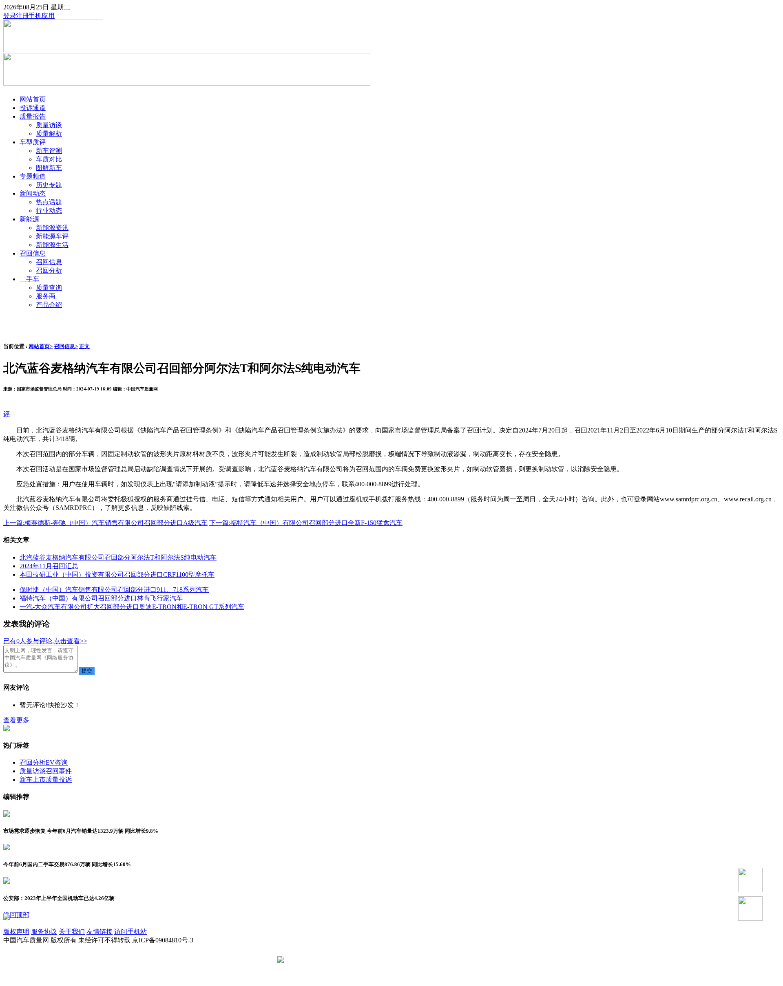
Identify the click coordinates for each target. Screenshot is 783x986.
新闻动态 (33, 193)
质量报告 (33, 116)
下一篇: (306, 522)
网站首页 (33, 99)
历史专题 (49, 184)
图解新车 (49, 167)
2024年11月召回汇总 (49, 565)
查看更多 (16, 720)
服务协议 (44, 931)
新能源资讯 (52, 227)
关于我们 (72, 931)
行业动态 (49, 210)
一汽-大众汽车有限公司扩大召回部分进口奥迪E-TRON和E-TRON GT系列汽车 (132, 606)
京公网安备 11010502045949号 (329, 960)
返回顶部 (16, 914)
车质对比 (49, 159)
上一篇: (105, 522)
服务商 (45, 296)
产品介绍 (49, 304)
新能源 (29, 219)
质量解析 (49, 133)
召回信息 (33, 253)
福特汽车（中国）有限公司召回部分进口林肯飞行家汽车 (101, 598)
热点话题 (49, 202)
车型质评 (33, 142)
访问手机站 (130, 931)
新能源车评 (52, 236)
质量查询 (49, 287)
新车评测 (49, 150)
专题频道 (33, 176)
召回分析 (49, 270)
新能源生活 (52, 244)
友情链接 (99, 931)
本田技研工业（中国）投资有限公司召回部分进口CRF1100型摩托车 (117, 574)
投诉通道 (33, 107)
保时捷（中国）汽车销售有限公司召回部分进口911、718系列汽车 (114, 589)
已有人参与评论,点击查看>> (45, 640)
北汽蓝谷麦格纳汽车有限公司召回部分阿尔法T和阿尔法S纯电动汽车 (118, 557)
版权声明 (16, 931)
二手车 (29, 279)
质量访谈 (49, 124)
